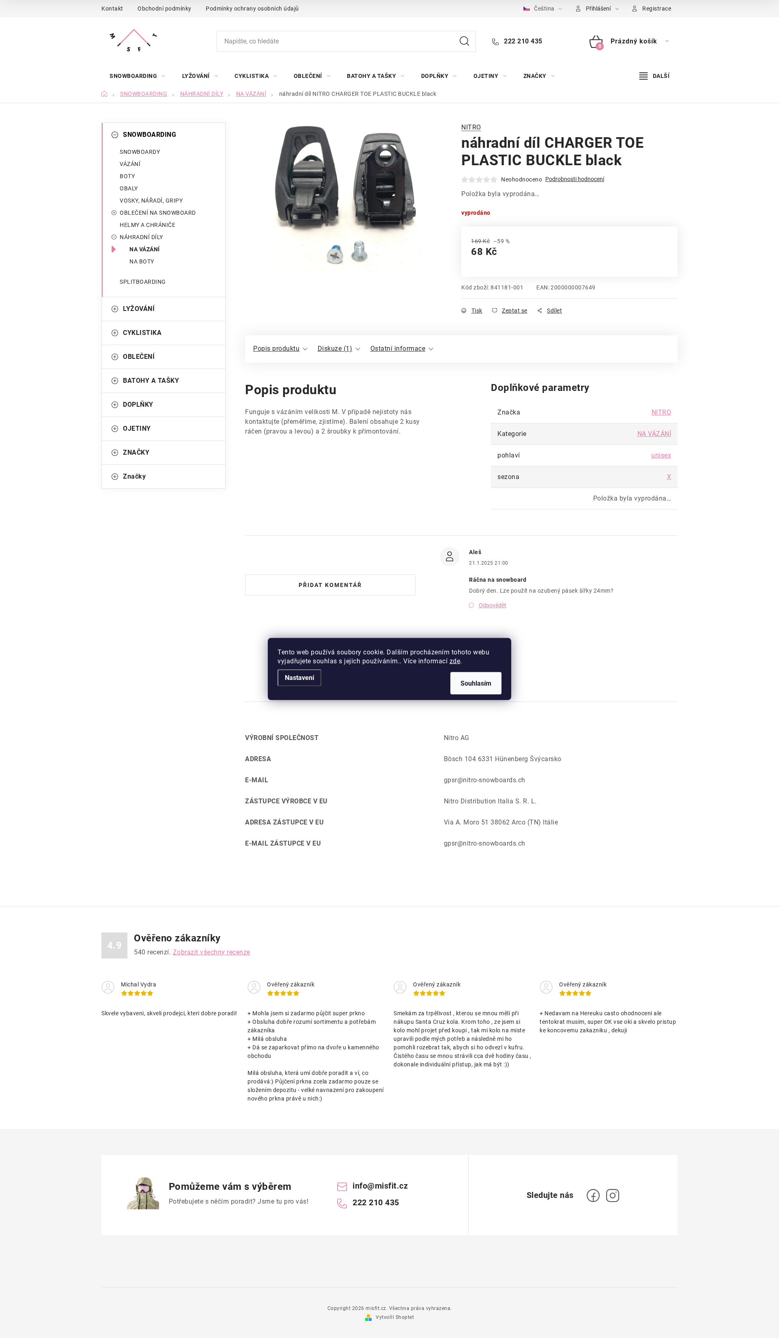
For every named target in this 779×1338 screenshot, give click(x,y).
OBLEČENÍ (139, 356)
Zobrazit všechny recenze (211, 952)
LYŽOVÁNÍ (139, 309)
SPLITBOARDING (143, 281)
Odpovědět (492, 605)
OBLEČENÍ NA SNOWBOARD (158, 212)
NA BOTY (141, 261)
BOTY (127, 176)
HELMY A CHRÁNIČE (147, 225)
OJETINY (137, 428)
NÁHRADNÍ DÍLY (141, 237)
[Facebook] (593, 1195)
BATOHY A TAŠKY (151, 380)
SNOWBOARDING (149, 134)
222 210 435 (522, 41)
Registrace (656, 8)
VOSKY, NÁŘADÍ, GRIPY (151, 200)
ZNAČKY (136, 452)
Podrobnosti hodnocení (574, 179)
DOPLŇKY (138, 404)
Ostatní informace (398, 348)
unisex (661, 455)
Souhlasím (476, 683)
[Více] (654, 76)
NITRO (471, 127)
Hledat (464, 41)
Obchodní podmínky (165, 8)
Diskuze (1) (335, 348)
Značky (134, 476)
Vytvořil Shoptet (395, 1317)
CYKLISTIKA (142, 333)
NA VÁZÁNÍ (144, 249)
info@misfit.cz (380, 1186)
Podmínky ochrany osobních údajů (252, 8)
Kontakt (112, 8)
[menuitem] (137, 76)
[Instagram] (612, 1195)
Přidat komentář (330, 585)
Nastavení (299, 678)
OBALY (129, 188)
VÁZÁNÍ (130, 164)
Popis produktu (276, 348)
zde (455, 661)
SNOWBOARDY (140, 152)
